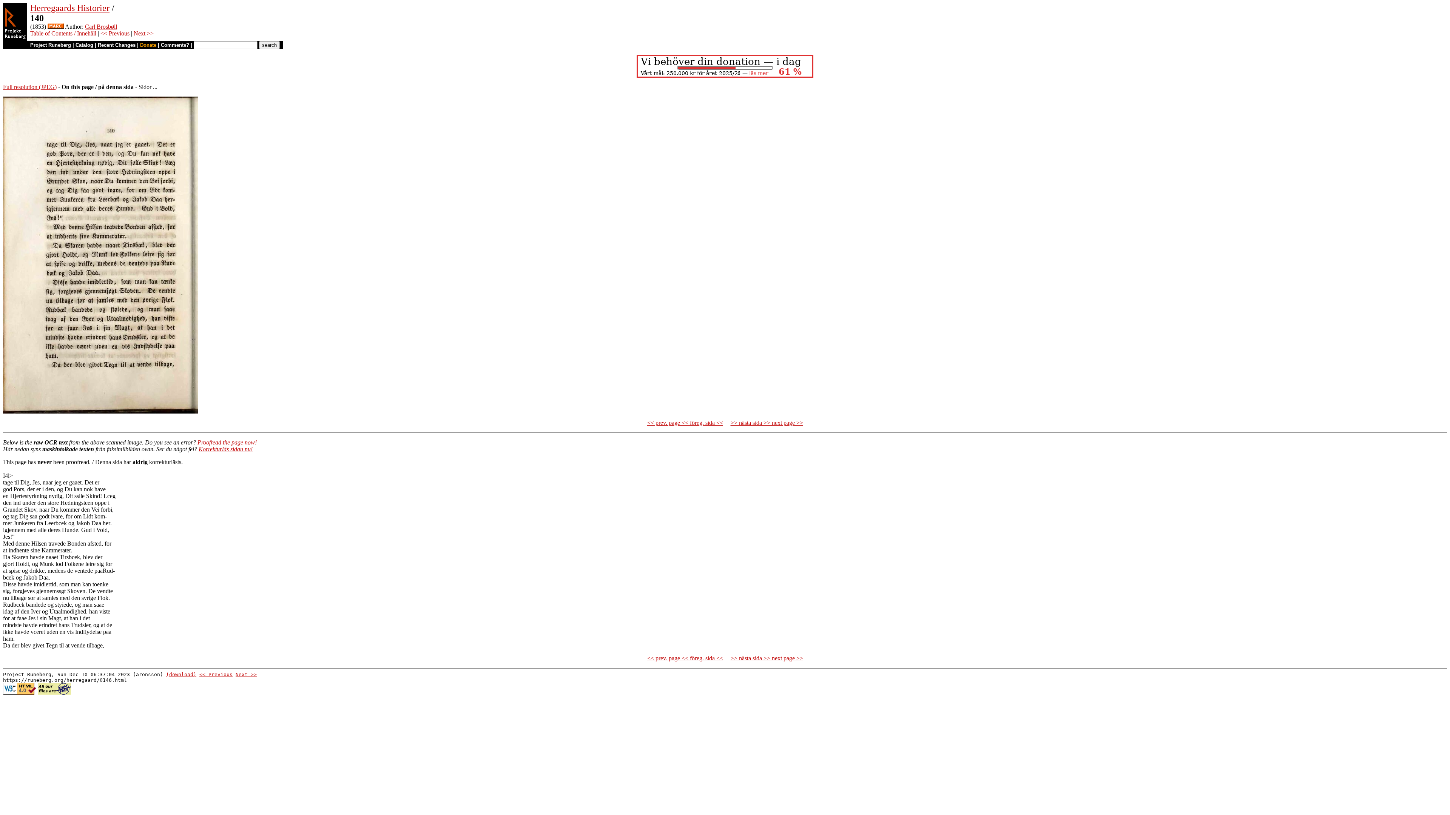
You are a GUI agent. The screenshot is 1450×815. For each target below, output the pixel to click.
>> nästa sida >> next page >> (767, 423)
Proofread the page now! (227, 442)
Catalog (84, 45)
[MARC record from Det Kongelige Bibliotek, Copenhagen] (56, 26)
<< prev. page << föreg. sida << (685, 423)
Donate (148, 45)
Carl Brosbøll (101, 26)
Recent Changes (117, 45)
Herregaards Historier (70, 8)
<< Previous (115, 33)
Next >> (144, 33)
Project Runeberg (50, 45)
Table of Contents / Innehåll (63, 33)
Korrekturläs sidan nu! (226, 449)
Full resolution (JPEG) (30, 87)
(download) (181, 674)
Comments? (175, 45)
